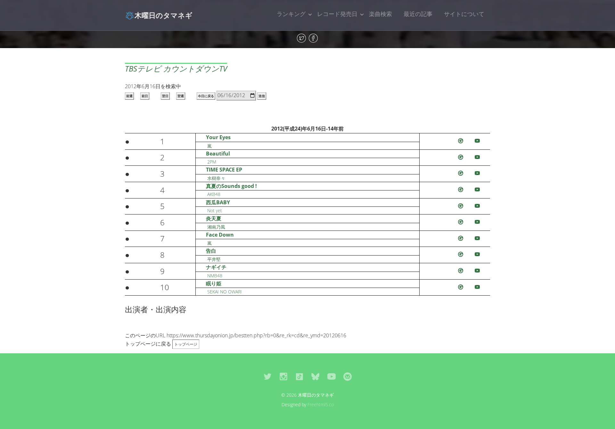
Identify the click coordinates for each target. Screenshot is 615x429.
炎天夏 (213, 218)
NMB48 (214, 276)
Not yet (214, 210)
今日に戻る (206, 96)
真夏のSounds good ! (231, 185)
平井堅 (214, 259)
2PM (211, 162)
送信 (261, 96)
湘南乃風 (216, 227)
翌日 (165, 96)
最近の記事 (418, 14)
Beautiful (218, 153)
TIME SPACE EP (224, 169)
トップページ (185, 344)
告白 (211, 250)
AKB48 (213, 194)
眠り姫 (213, 283)
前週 (129, 96)
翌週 (180, 96)
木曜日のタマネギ (164, 15)
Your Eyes (218, 137)
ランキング (291, 14)
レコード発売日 (337, 14)
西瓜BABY (218, 202)
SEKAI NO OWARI (224, 292)
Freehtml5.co (321, 404)
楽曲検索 (380, 14)
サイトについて (464, 14)
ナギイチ (216, 267)
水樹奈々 (216, 178)
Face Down (220, 234)
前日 (145, 96)
